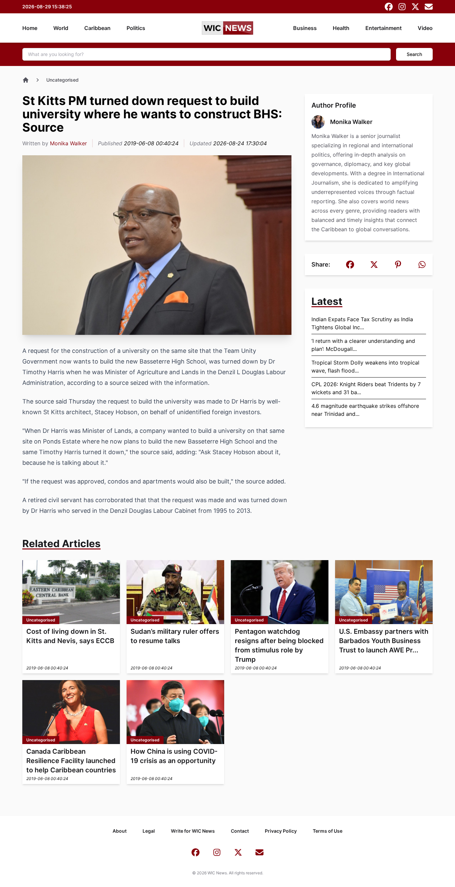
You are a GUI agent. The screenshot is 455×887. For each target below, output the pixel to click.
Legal (149, 831)
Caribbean (97, 28)
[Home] (25, 80)
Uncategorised (62, 80)
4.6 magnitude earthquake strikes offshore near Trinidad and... (365, 410)
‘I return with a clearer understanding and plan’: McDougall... (363, 345)
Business (305, 28)
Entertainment (383, 28)
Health (341, 28)
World (60, 28)
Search (414, 54)
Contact (240, 831)
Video (425, 28)
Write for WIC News (193, 831)
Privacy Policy (281, 831)
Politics (136, 28)
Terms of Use (327, 831)
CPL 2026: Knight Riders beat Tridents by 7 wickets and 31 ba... (366, 388)
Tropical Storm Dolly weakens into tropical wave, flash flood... (365, 366)
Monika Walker (68, 143)
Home (29, 28)
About (120, 831)
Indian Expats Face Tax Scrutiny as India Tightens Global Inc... (362, 323)
